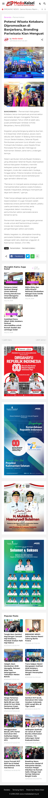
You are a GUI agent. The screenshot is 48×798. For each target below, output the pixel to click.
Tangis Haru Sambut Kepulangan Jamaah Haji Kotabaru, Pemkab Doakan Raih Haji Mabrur (13, 638)
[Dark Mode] (40, 4)
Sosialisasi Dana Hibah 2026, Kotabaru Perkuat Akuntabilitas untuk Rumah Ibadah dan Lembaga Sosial (13, 324)
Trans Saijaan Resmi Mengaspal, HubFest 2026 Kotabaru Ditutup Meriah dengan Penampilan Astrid (34, 669)
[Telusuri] (45, 4)
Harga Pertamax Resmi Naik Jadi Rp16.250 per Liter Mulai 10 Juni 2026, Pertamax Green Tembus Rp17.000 (12, 703)
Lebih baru (7, 340)
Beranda (7, 17)
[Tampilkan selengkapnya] (37, 256)
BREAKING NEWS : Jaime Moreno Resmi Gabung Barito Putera (22, 9)
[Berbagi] (42, 40)
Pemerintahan (18, 17)
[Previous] (42, 9)
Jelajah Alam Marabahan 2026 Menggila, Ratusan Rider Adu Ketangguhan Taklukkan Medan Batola (12, 670)
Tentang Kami (18, 790)
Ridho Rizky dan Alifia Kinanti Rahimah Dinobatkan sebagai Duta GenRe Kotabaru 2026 (34, 291)
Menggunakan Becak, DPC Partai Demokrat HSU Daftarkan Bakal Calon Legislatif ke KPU (12, 735)
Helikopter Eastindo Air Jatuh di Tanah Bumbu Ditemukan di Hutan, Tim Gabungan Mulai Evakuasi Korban (33, 735)
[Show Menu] (3, 4)
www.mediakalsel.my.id (29, 794)
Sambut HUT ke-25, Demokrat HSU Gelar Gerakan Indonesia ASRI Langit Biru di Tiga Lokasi (34, 702)
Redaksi (7, 790)
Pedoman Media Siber (35, 790)
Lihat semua (36, 268)
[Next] (45, 9)
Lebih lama (40, 340)
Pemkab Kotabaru (28, 248)
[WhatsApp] (32, 256)
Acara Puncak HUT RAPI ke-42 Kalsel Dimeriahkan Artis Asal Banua (12, 764)
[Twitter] (28, 256)
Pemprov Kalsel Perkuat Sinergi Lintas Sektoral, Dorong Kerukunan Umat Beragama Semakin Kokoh (12, 292)
